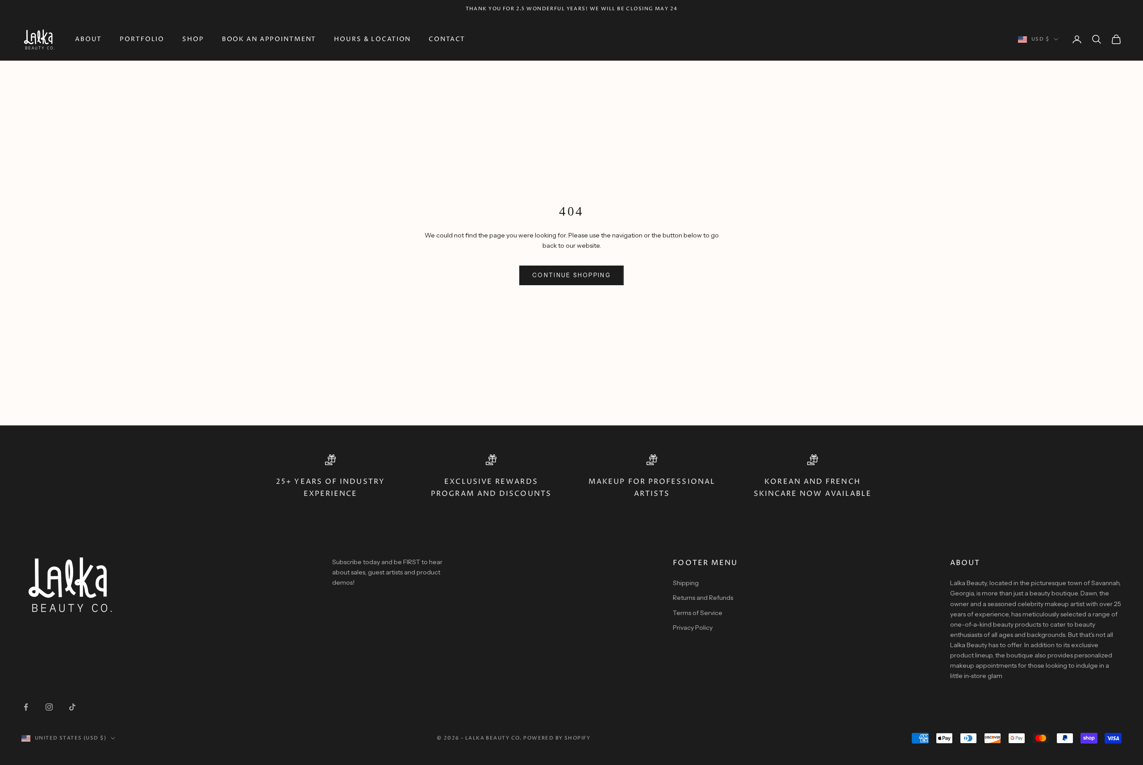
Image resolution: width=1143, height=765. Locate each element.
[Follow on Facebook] (25, 707)
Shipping (686, 583)
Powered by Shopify (556, 738)
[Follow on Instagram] (49, 707)
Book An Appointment (269, 39)
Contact (447, 39)
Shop (193, 39)
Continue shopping (571, 275)
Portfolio (142, 39)
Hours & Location (372, 39)
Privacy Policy (693, 628)
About (88, 39)
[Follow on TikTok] (72, 707)
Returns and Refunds (703, 598)
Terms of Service (697, 613)
